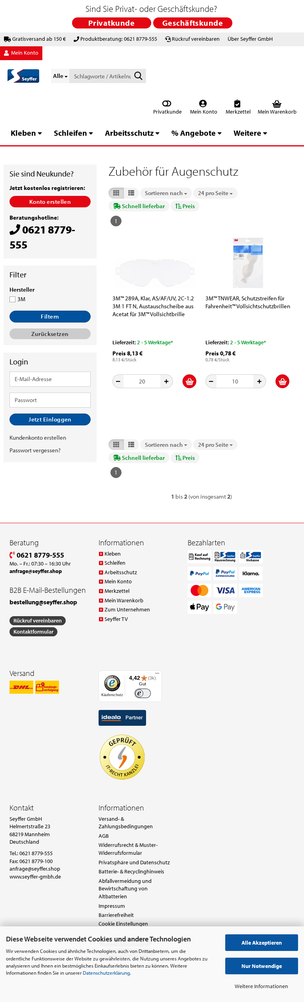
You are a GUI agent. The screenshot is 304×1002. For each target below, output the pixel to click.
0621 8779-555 (39, 555)
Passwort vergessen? (35, 450)
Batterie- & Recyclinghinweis (131, 871)
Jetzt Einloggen (50, 419)
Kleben (23, 133)
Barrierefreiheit (116, 914)
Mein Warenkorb (123, 600)
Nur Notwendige (261, 966)
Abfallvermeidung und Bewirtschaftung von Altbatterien (125, 888)
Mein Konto (203, 111)
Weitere (247, 133)
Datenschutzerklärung (106, 973)
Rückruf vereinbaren (196, 38)
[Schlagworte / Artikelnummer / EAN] (138, 76)
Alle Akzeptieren (261, 942)
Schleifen (70, 133)
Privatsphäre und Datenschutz (134, 862)
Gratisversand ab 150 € (39, 38)
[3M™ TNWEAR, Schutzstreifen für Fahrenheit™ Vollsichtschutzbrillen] (247, 262)
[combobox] (166, 193)
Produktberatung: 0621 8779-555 (118, 38)
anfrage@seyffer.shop (35, 868)
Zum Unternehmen (127, 609)
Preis (188, 206)
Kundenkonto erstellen (38, 437)
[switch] (143, 693)
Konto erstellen (50, 201)
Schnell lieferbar (143, 206)
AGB (104, 835)
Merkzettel (237, 111)
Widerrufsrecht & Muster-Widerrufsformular (128, 848)
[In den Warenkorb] (189, 381)
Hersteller (22, 289)
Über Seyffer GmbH (250, 38)
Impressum (112, 905)
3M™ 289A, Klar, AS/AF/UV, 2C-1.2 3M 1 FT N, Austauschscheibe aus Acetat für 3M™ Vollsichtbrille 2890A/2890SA (153, 306)
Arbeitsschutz (129, 133)
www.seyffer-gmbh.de (35, 876)
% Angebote (193, 133)
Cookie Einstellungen (123, 923)
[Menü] (157, 675)
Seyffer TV (116, 618)
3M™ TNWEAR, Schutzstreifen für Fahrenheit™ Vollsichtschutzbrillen (247, 302)
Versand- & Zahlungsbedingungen (126, 822)
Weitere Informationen (261, 986)
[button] (116, 193)
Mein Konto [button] (24, 52)
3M (21, 299)
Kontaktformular (33, 631)
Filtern (50, 316)
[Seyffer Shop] (23, 76)
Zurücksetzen (49, 334)
